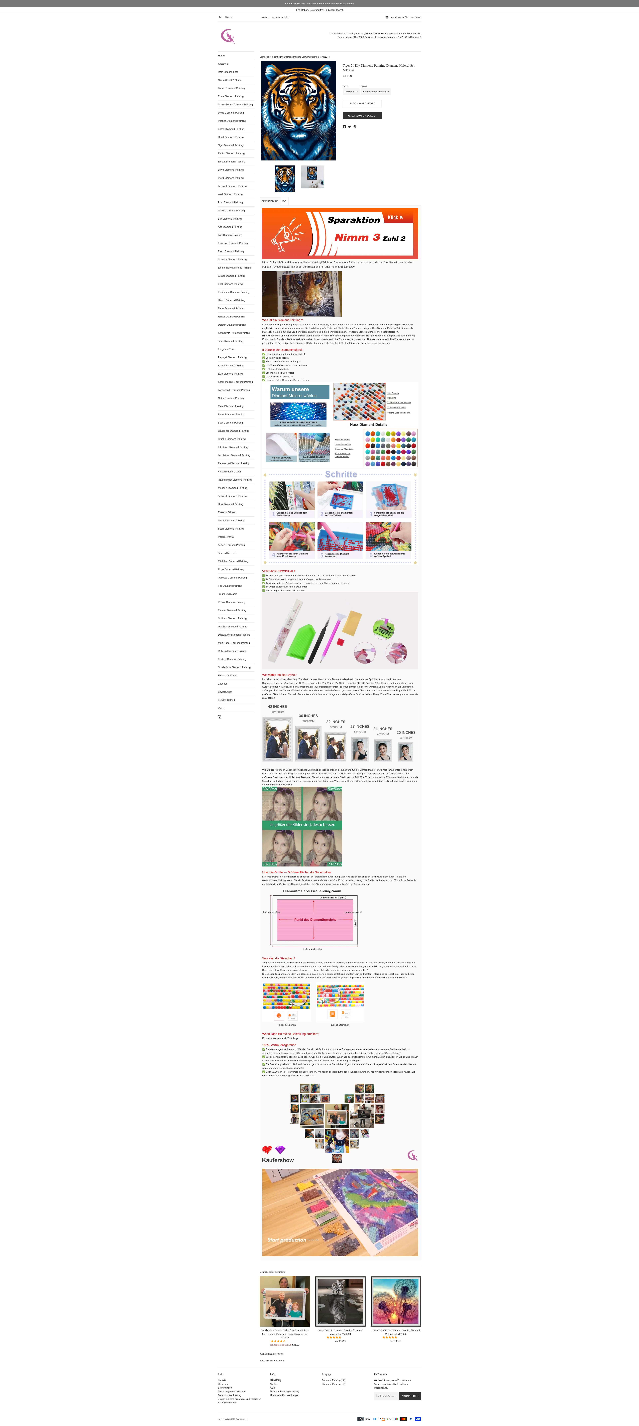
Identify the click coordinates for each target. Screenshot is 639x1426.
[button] (278, 1341)
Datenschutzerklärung (229, 1395)
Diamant (364, 86)
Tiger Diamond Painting (230, 145)
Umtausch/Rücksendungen (284, 1395)
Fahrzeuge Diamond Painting (233, 463)
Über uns (223, 1384)
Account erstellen (280, 17)
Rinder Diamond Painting (231, 316)
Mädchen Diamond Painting (233, 561)
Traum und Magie (227, 593)
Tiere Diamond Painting (230, 341)
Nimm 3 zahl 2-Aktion (229, 80)
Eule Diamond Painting (230, 373)
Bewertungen (225, 691)
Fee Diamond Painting (230, 585)
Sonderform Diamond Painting (234, 667)
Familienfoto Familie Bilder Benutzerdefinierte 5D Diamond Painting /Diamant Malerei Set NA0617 (285, 1334)
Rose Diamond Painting (231, 96)
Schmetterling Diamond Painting (235, 381)
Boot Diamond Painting (230, 422)
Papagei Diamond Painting (232, 357)
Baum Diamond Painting (231, 414)
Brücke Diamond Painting (232, 438)
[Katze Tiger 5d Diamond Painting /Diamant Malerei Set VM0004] (340, 1301)
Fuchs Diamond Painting (231, 153)
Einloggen (264, 17)
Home (221, 55)
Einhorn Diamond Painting (232, 610)
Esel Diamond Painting (230, 284)
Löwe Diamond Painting (231, 169)
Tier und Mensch (227, 553)
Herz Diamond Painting (230, 504)
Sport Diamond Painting (231, 528)
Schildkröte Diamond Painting (234, 332)
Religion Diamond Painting (232, 651)
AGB (272, 1387)
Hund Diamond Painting (231, 137)
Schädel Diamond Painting (232, 496)
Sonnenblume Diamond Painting (235, 104)
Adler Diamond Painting (230, 365)
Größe (345, 86)
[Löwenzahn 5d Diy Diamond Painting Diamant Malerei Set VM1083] (396, 1301)
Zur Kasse (416, 17)
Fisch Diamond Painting (231, 251)
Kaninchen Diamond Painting (233, 292)
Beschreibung (270, 201)
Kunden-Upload (226, 700)
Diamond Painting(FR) (333, 1384)
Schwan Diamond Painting (232, 259)
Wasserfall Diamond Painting (233, 430)
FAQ (284, 201)
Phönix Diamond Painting (231, 602)
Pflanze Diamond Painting (232, 120)
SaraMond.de (241, 1419)
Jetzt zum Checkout (362, 115)
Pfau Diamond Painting (230, 202)
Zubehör (222, 683)
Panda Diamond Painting (231, 210)
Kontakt (222, 1380)
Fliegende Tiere (226, 349)
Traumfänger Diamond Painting (235, 479)
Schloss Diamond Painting (232, 618)
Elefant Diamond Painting (231, 161)
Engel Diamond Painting (231, 569)
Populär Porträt (226, 536)
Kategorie (223, 63)
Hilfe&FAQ (275, 1380)
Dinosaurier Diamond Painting (234, 634)
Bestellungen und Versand (232, 1391)
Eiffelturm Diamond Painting (233, 447)
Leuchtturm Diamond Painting (234, 455)
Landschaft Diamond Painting (234, 390)
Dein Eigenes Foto (228, 71)
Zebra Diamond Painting (231, 308)
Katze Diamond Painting (231, 129)
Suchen (274, 1384)
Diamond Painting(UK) (333, 1380)
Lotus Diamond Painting (231, 112)
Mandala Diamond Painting (232, 487)
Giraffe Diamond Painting (231, 275)
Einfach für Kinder (227, 675)
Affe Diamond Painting (230, 226)
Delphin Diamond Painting (232, 324)
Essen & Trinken (227, 512)
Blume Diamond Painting (231, 88)
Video (221, 708)
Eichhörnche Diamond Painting (234, 267)
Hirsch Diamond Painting (231, 300)
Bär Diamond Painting (230, 218)
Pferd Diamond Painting (231, 177)
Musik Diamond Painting (231, 520)
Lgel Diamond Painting (230, 235)
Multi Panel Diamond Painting (234, 642)
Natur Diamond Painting (231, 398)
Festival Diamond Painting (232, 659)
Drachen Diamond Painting (232, 626)
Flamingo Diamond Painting (233, 243)
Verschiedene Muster (229, 471)
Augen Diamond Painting (231, 545)
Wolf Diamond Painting (230, 194)
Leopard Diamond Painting (232, 186)
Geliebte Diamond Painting (232, 577)
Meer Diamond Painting (230, 406)
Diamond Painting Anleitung (284, 1391)
